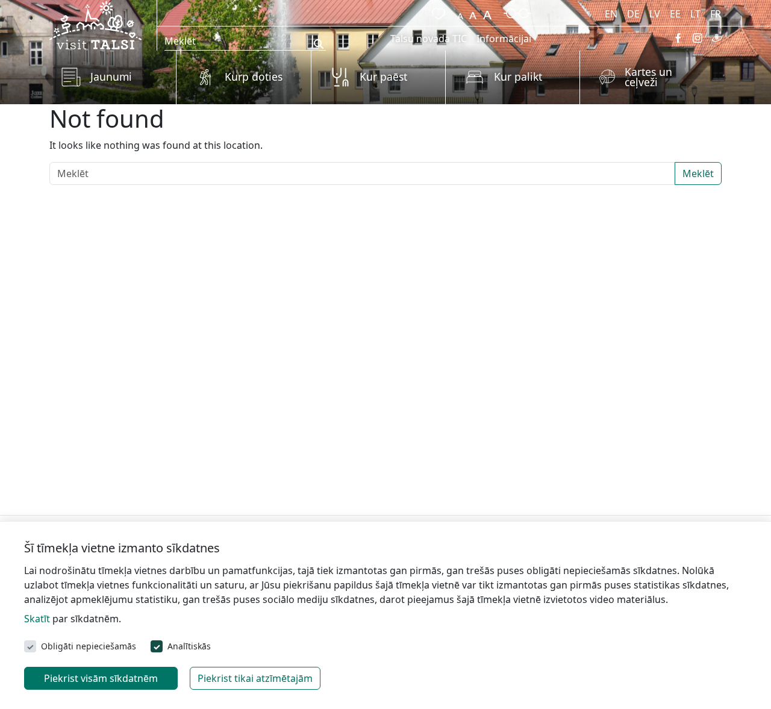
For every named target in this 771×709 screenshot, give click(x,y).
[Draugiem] (717, 38)
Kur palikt (518, 76)
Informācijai (503, 38)
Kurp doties (253, 76)
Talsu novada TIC (428, 38)
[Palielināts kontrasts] (517, 12)
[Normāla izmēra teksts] (472, 12)
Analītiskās (189, 646)
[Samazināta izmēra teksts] (460, 12)
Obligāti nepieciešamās (88, 646)
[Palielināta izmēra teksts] (487, 12)
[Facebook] (678, 38)
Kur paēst (383, 76)
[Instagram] (697, 38)
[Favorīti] (436, 12)
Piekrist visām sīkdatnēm (101, 678)
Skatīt (37, 618)
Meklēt (698, 173)
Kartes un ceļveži (648, 77)
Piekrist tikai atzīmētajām (255, 678)
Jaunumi (111, 76)
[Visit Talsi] (95, 24)
